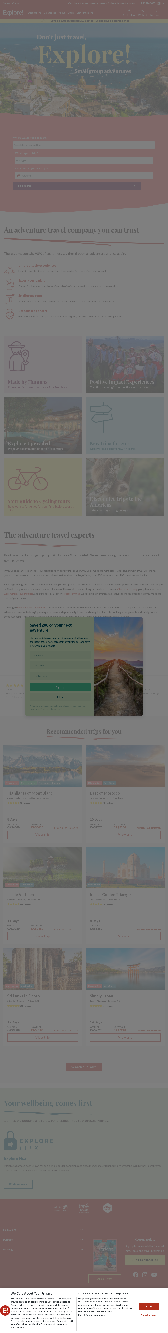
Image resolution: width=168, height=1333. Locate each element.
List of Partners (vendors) (91, 1315)
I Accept (149, 1306)
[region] (84, 1310)
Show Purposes (149, 1315)
